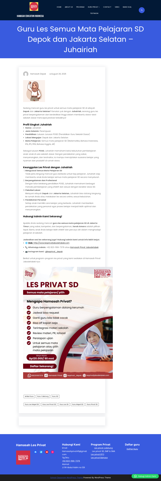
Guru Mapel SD (77, 404)
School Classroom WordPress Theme (66, 478)
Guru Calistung (43, 396)
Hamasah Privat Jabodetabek (84, 247)
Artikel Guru (29, 396)
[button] (145, 476)
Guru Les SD (64, 404)
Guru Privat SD (92, 404)
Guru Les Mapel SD (32, 404)
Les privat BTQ (97, 454)
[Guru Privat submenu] (99, 6)
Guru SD (55, 396)
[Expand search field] (142, 10)
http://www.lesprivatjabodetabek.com (51, 243)
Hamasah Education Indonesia (30, 16)
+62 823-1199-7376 (71, 461)
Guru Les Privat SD (49, 404)
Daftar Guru (132, 449)
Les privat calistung (103, 448)
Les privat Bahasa (99, 457)
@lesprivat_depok (54, 251)
